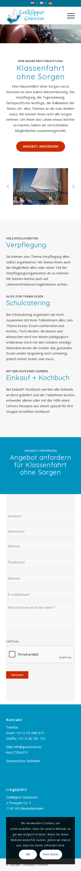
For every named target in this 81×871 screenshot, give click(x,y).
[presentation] (40, 654)
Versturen (17, 675)
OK (28, 854)
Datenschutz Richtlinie (23, 761)
